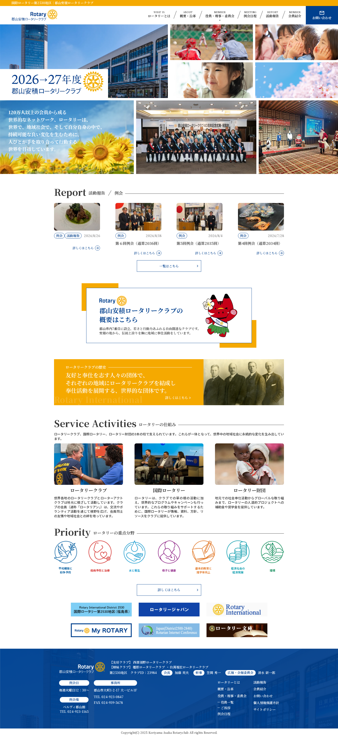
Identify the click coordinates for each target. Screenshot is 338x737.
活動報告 (259, 682)
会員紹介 (259, 689)
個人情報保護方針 (266, 703)
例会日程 (224, 714)
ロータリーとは (229, 682)
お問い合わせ (263, 696)
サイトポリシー (264, 709)
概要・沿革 (226, 689)
